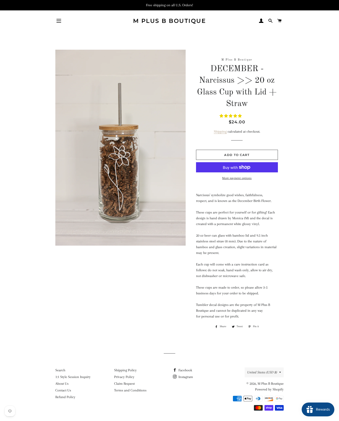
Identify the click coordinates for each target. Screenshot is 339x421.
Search (60, 370)
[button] (231, 116)
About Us (61, 383)
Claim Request (124, 383)
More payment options (237, 178)
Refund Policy (65, 397)
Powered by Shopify (269, 389)
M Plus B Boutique (169, 20)
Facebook (185, 370)
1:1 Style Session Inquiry (73, 377)
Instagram (185, 377)
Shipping (220, 131)
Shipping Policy (125, 370)
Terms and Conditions (130, 390)
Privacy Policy (124, 377)
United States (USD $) (262, 372)
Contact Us (63, 390)
